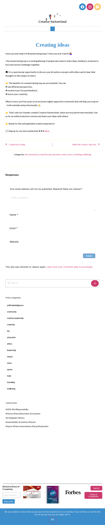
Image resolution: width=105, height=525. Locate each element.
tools (69, 154)
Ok (52, 519)
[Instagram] (90, 6)
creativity (43, 154)
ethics (9, 344)
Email (14, 228)
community (33, 154)
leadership (11, 350)
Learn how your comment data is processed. (70, 267)
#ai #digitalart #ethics (15, 418)
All (26, 154)
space (9, 369)
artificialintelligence (15, 305)
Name (14, 214)
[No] (101, 516)
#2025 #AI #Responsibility (17, 409)
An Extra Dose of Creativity (11, 487)
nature (10, 356)
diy (49, 154)
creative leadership (15, 318)
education (56, 154)
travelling (77, 154)
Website (14, 241)
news (64, 154)
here (46, 131)
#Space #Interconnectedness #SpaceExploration (27, 426)
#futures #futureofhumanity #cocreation (23, 413)
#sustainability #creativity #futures (21, 422)
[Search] (95, 283)
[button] (52, 29)
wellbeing (86, 154)
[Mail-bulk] (97, 6)
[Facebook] (82, 6)
